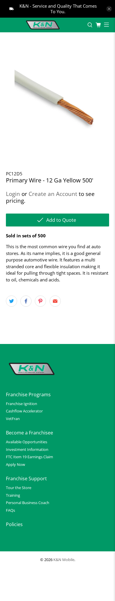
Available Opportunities (26, 441)
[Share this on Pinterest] (40, 301)
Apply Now (15, 464)
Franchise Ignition (21, 403)
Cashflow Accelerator (24, 411)
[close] (109, 9)
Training (13, 495)
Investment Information (27, 449)
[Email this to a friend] (55, 301)
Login (13, 193)
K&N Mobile (63, 559)
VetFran (13, 418)
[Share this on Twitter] (11, 301)
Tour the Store (18, 487)
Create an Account (53, 193)
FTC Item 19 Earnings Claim (29, 456)
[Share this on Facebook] (26, 301)
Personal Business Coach (27, 502)
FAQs (10, 510)
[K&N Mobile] (43, 25)
